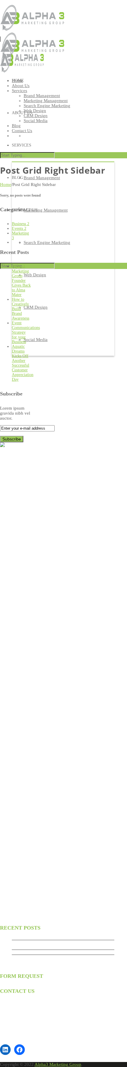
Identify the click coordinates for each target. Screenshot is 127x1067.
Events (19, 228)
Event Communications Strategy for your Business (54, 957)
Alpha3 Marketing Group (58, 1064)
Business (20, 224)
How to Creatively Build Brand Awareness (20, 308)
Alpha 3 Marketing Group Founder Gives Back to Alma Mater (21, 280)
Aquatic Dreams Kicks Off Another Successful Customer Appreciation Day (22, 363)
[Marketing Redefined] (22, 71)
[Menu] (0, 39)
